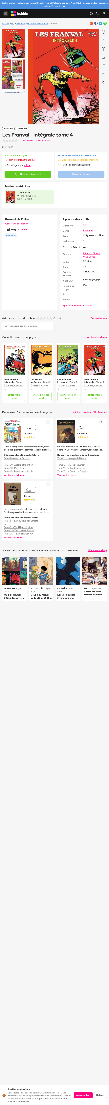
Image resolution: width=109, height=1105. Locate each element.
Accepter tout (83, 1095)
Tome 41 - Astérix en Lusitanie (18, 471)
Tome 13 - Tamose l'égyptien (71, 464)
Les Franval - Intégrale (37, 23)
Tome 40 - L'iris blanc (14, 468)
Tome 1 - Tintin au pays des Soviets (21, 520)
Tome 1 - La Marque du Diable (71, 458)
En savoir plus (58, 6)
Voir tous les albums (97, 337)
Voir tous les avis (98, 318)
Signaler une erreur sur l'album (77, 305)
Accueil (5, 23)
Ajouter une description (16, 223)
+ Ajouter (22, 229)
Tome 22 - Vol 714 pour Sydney (18, 527)
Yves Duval (89, 256)
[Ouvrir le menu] (6, 14)
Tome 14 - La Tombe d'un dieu (71, 468)
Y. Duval (18, 385)
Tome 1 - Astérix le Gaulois (17, 458)
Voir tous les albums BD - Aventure (90, 412)
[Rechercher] (91, 14)
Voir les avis (27, 140)
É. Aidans (8, 385)
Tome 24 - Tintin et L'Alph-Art (18, 533)
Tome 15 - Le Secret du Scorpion (72, 471)
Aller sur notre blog (97, 550)
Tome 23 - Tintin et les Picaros (19, 530)
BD (12, 23)
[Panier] (97, 14)
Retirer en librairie (81, 174)
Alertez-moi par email (30, 174)
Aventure (20, 23)
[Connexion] (104, 14)
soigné (27, 165)
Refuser (100, 1095)
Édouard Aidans (91, 253)
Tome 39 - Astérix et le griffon (18, 464)
